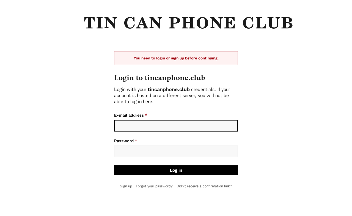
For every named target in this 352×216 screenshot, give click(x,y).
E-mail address (130, 115)
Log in (176, 170)
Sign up (126, 186)
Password (125, 140)
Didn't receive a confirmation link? (204, 186)
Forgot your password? (154, 186)
